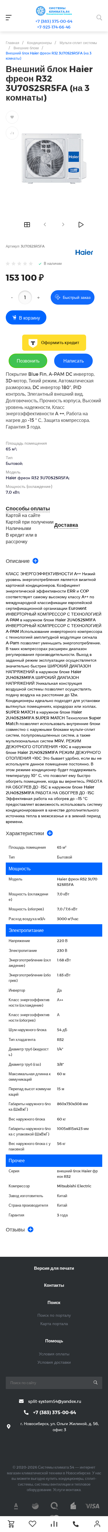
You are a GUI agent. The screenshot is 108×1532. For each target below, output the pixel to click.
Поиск (54, 1302)
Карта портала (54, 1323)
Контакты (54, 1285)
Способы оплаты (28, 508)
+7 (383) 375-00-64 (53, 21)
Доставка (66, 525)
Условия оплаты (54, 1353)
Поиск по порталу (54, 1315)
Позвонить (28, 360)
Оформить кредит (60, 342)
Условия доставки (54, 1362)
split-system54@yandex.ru (54, 1401)
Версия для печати (54, 1268)
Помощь (54, 1340)
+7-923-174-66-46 (54, 26)
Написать (73, 360)
